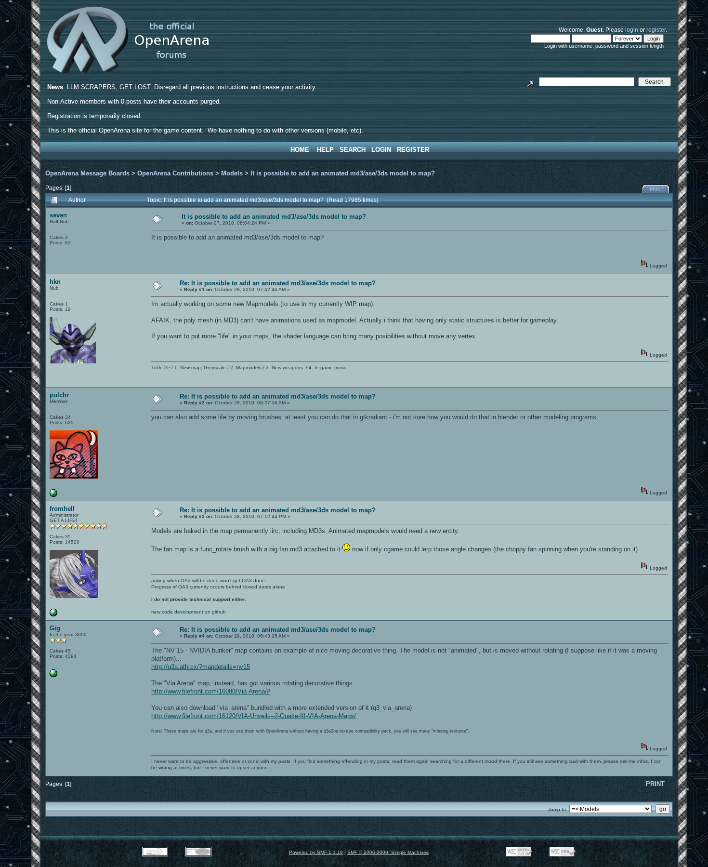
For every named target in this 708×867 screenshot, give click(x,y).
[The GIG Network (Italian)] (53, 675)
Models (232, 173)
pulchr (59, 395)
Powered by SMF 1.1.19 (316, 852)
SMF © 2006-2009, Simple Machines (388, 852)
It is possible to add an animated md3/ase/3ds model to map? (342, 173)
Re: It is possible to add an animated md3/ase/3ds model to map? (278, 283)
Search (353, 149)
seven (58, 215)
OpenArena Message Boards (87, 173)
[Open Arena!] (53, 614)
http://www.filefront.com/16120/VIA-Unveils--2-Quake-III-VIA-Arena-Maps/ (253, 716)
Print (657, 189)
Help (325, 149)
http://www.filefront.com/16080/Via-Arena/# (210, 691)
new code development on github (188, 611)
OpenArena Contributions (175, 173)
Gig (55, 628)
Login (381, 149)
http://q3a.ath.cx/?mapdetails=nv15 (200, 666)
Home (299, 149)
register (656, 30)
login (631, 30)
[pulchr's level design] (53, 495)
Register (413, 149)
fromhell (62, 508)
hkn (55, 281)
